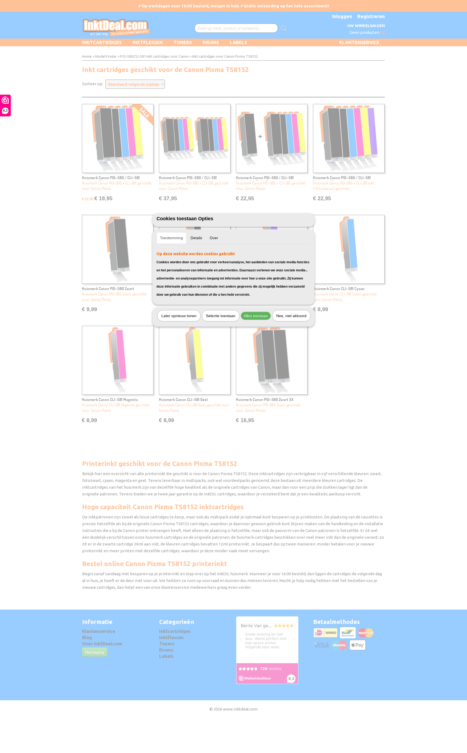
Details (196, 238)
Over (214, 238)
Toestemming (171, 238)
